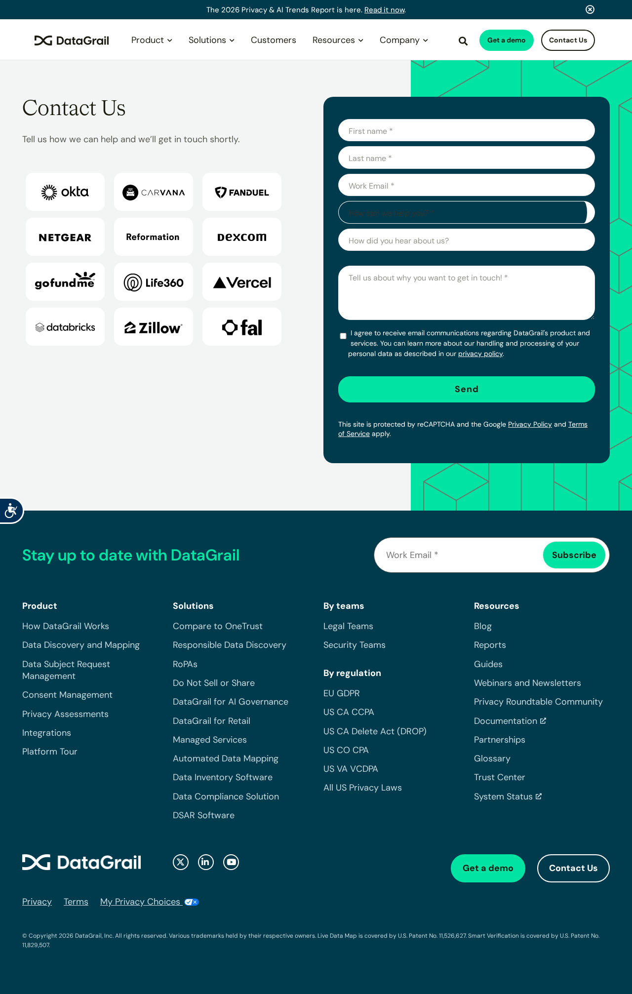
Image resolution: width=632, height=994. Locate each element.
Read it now (384, 10)
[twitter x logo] (181, 862)
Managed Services (210, 740)
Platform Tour (50, 751)
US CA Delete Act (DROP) (375, 731)
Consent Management (67, 695)
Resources (334, 40)
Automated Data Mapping (225, 758)
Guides (488, 664)
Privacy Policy (530, 424)
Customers (273, 40)
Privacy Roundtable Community (538, 702)
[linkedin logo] (206, 862)
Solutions (207, 40)
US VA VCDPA (350, 769)
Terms (76, 902)
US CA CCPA (348, 712)
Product (147, 40)
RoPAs (185, 664)
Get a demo (506, 40)
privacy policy (480, 353)
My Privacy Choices (141, 902)
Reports (490, 645)
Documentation (505, 721)
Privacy (37, 902)
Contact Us (568, 40)
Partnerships (499, 740)
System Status (503, 796)
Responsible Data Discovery (229, 645)
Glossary (492, 758)
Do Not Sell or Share (214, 683)
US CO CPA (346, 750)
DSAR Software (204, 815)
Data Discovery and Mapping (81, 645)
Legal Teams (348, 626)
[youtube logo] (231, 862)
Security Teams (354, 645)
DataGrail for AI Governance (230, 702)
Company (400, 40)
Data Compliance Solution (226, 796)
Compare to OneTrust (218, 626)
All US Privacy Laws (362, 788)
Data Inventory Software (223, 777)
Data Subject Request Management (66, 670)
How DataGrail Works (65, 626)
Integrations (46, 733)
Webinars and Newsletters (527, 683)
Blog (483, 626)
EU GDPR (341, 693)
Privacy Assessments (65, 714)
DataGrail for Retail (211, 721)
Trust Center (499, 777)
